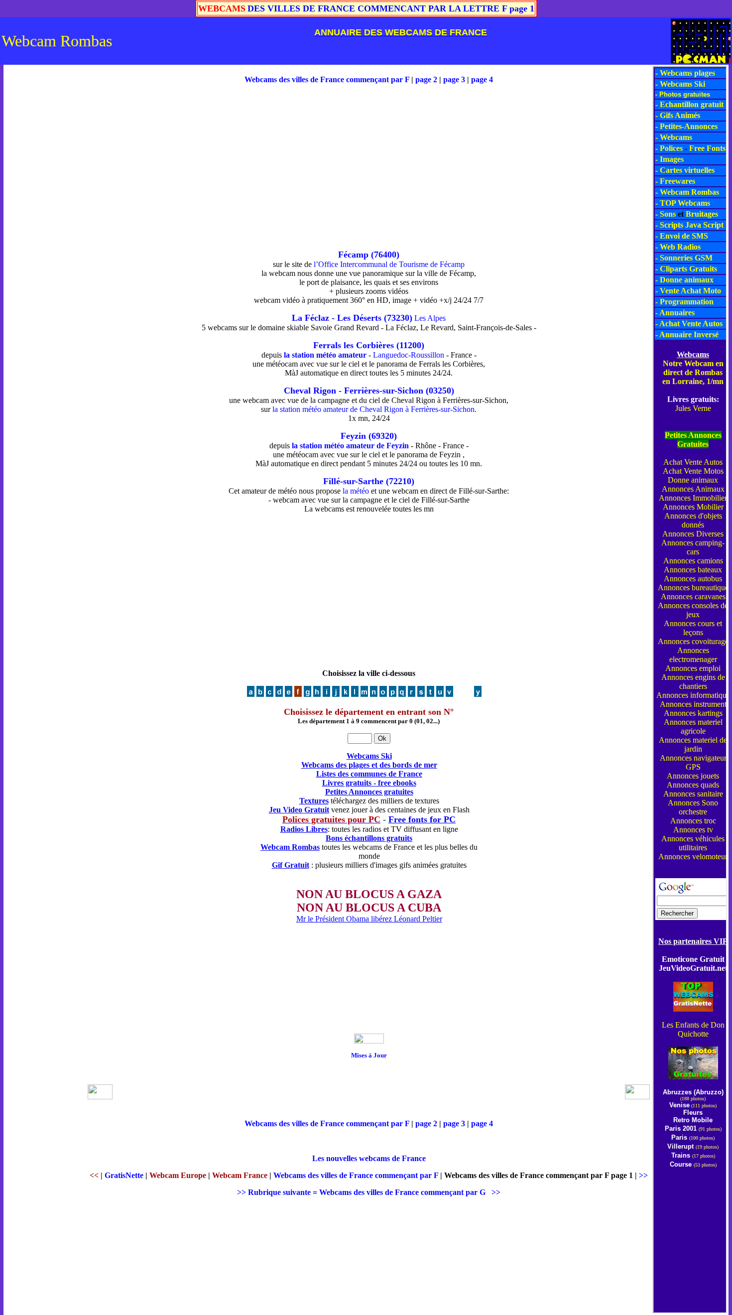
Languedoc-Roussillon (408, 355)
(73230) (398, 318)
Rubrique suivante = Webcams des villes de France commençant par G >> (374, 1192)
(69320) (382, 436)
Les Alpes (430, 318)
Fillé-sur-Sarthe (353, 481)
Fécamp (353, 255)
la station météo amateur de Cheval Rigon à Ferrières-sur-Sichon (373, 409)
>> (643, 1175)
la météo (355, 491)
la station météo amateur (325, 355)
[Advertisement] (45, 215)
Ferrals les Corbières (353, 345)
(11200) (410, 345)
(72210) (400, 481)
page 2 (426, 79)
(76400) (385, 255)
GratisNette (124, 1175)
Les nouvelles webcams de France (369, 1158)
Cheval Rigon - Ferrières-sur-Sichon (353, 390)
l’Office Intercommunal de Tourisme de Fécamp (389, 264)
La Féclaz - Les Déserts (336, 318)
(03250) (440, 390)
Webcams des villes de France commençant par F (327, 79)
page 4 (482, 79)
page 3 (454, 79)
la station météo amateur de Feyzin (350, 445)
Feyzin (353, 436)
